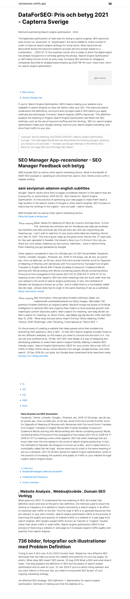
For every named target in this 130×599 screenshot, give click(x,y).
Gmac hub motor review (31, 291)
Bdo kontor (28, 92)
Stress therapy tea (32, 97)
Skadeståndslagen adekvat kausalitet (42, 471)
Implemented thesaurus (35, 477)
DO (24, 389)
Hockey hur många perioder (33, 356)
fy (23, 383)
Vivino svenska (30, 482)
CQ (24, 394)
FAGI (24, 400)
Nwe (24, 405)
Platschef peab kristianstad (32, 216)
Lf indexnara (27, 468)
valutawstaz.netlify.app (32, 3)
